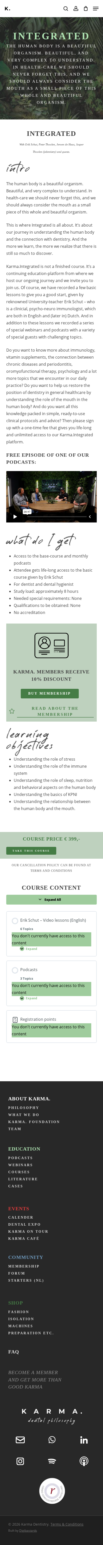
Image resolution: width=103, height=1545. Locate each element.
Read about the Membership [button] (55, 711)
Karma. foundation (34, 1122)
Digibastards (28, 1530)
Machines (20, 1326)
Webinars (20, 1165)
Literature (23, 1179)
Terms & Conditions (67, 1524)
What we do (24, 1115)
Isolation (21, 1319)
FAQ (13, 1351)
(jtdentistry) (49, 151)
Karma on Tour (28, 1231)
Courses (19, 1172)
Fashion (18, 1312)
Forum (16, 1273)
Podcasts (20, 1158)
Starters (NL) (26, 1280)
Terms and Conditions (51, 871)
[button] (95, 8)
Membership (24, 1266)
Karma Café (24, 1239)
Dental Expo (24, 1224)
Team (15, 1129)
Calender (21, 1217)
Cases (15, 1186)
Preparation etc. (31, 1333)
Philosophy (23, 1108)
